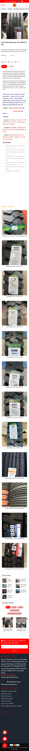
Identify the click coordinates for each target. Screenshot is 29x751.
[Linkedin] (12, 62)
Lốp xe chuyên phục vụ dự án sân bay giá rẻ (10, 580)
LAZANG (20, 607)
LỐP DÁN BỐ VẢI (14, 610)
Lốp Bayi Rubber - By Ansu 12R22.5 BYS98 (14, 478)
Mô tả (4, 66)
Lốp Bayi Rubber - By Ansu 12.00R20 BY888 (14, 538)
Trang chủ (3, 9)
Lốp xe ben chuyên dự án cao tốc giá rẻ (23, 580)
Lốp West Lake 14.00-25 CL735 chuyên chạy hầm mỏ (14, 236)
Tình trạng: (3, 55)
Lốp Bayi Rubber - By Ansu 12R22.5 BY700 (14, 508)
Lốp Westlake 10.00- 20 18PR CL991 (14, 448)
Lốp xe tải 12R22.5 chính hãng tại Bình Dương (9, 585)
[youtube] (22, 1)
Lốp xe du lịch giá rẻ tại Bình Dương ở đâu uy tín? (10, 596)
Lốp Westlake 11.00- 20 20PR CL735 (14, 387)
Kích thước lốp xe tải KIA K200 (24, 591)
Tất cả (8, 607)
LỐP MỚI (10, 9)
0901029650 (13, 1)
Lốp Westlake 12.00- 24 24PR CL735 (14, 296)
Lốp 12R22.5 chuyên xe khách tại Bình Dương (24, 585)
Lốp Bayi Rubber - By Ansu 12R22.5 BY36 (14, 569)
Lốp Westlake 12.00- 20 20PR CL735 (14, 266)
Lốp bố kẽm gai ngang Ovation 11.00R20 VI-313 (21, 629)
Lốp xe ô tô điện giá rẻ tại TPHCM (9, 591)
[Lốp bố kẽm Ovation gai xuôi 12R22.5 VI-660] (14, 5)
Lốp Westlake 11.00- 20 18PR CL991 (14, 417)
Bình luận (11, 66)
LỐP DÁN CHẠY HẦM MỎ (14, 613)
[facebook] (18, 1)
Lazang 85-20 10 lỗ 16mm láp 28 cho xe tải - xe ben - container (8, 629)
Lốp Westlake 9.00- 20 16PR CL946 (14, 357)
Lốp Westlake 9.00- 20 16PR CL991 (14, 326)
